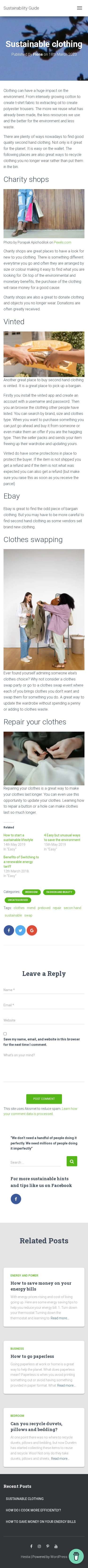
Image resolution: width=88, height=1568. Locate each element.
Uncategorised (18, 900)
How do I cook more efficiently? (33, 1510)
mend (31, 908)
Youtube (56, 1546)
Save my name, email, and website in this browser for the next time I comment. (42, 1042)
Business (17, 1348)
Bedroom (31, 892)
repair (57, 908)
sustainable (13, 915)
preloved (44, 908)
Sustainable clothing (25, 1499)
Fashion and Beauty (59, 892)
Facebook (31, 1546)
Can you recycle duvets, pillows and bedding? (36, 1426)
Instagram (39, 1546)
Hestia (25, 1557)
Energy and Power (24, 1275)
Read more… (60, 1318)
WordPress (58, 1557)
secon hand (72, 908)
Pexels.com (62, 242)
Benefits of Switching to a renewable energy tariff (21, 861)
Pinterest (47, 1546)
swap (28, 915)
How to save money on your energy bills (41, 1522)
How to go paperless (32, 1356)
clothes (19, 908)
